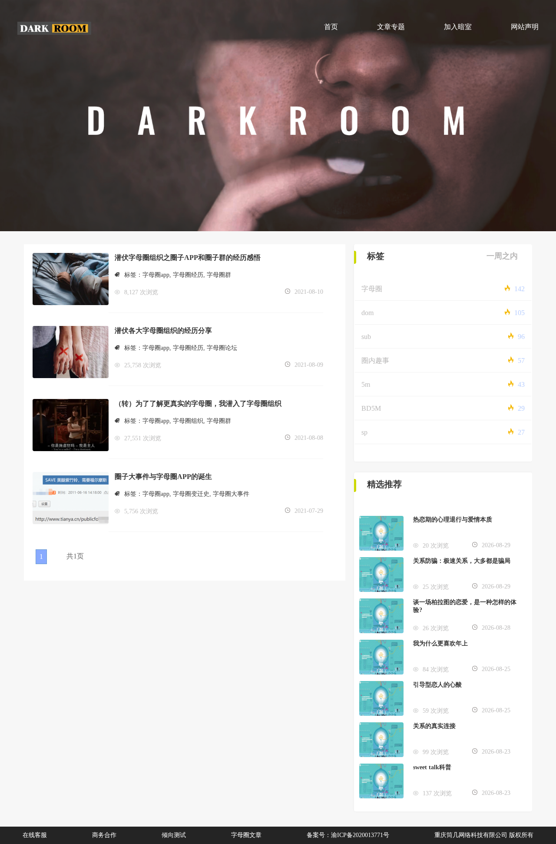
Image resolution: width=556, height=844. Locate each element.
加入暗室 (458, 26)
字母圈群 (219, 275)
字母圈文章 (246, 835)
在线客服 (35, 835)
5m (365, 384)
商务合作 (104, 835)
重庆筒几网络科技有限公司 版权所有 (483, 835)
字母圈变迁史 (191, 494)
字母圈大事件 (231, 494)
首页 (331, 26)
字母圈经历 (188, 275)
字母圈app (155, 275)
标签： (133, 275)
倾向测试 (174, 835)
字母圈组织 (188, 421)
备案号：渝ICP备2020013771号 (348, 835)
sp (364, 432)
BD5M (371, 408)
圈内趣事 (375, 360)
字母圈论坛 (222, 348)
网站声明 (525, 26)
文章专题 (391, 26)
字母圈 (371, 288)
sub (366, 336)
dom (367, 312)
